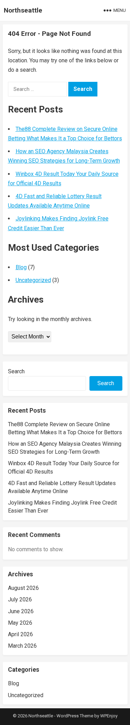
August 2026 (23, 588)
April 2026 (20, 634)
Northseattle (23, 10)
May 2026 (20, 622)
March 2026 (22, 645)
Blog (21, 267)
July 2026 (20, 599)
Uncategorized (33, 280)
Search (16, 371)
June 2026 (21, 611)
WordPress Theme (75, 715)
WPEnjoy (109, 715)
